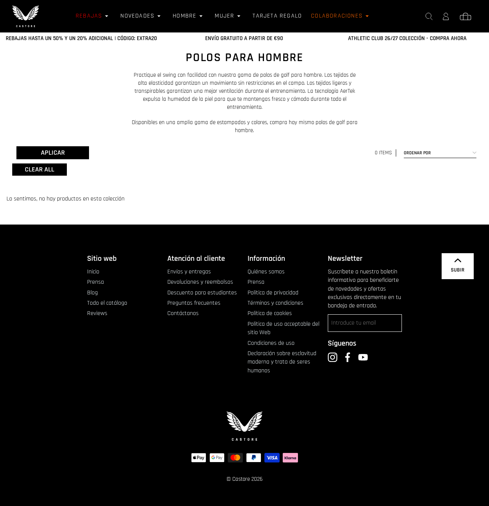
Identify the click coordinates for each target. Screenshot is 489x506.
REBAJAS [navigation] (89, 16)
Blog (92, 293)
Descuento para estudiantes (202, 293)
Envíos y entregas (189, 272)
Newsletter (345, 259)
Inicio (93, 272)
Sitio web (102, 259)
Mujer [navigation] (224, 16)
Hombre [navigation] (184, 16)
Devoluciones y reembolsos (200, 282)
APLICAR (53, 152)
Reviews (97, 313)
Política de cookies (270, 313)
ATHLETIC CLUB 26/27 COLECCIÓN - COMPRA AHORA (407, 38)
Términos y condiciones (275, 303)
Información (266, 259)
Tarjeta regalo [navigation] (277, 16)
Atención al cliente (196, 259)
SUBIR (458, 270)
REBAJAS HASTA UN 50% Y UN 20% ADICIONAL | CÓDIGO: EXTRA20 (81, 38)
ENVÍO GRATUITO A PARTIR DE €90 (244, 38)
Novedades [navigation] (137, 16)
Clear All (39, 169)
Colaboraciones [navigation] (337, 16)
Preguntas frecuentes (193, 303)
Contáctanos (183, 313)
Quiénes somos (266, 272)
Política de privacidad (273, 293)
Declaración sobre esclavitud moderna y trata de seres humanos (282, 362)
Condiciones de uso (271, 343)
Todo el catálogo (107, 303)
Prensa (95, 282)
